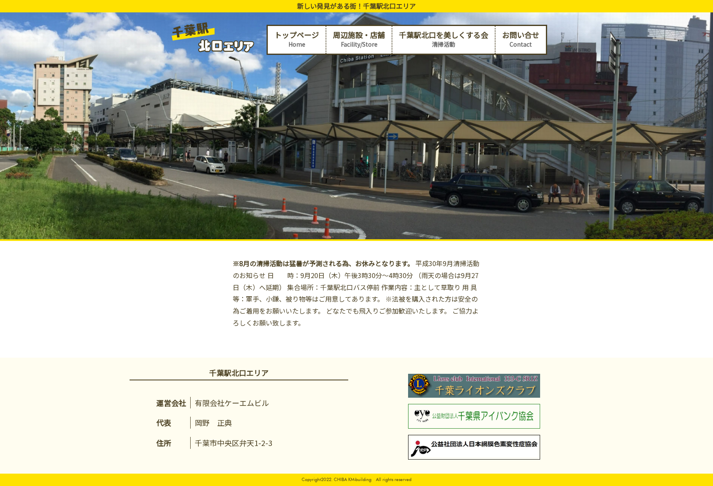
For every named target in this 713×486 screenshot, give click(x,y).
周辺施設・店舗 (359, 38)
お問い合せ (520, 38)
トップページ (296, 38)
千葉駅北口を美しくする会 (443, 38)
